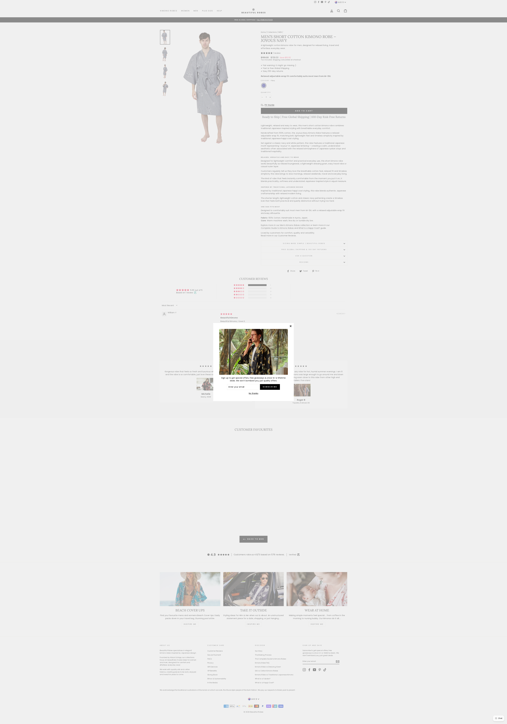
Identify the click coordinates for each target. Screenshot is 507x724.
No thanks (253, 393)
